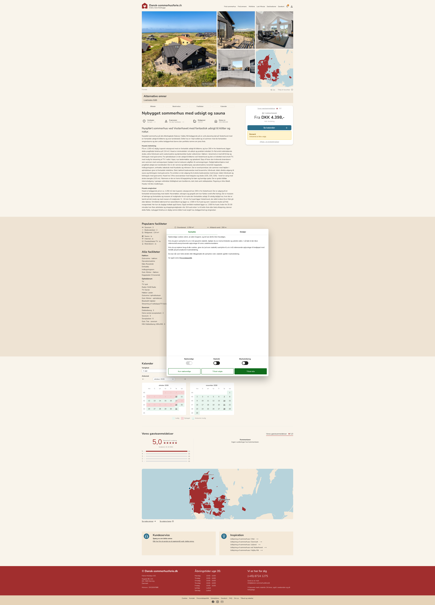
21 (224, 405)
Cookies (184, 598)
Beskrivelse (176, 106)
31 (176, 409)
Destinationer (271, 6)
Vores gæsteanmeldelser (266, 108)
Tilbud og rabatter (247, 598)
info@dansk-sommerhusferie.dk (259, 583)
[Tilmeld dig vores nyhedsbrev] (222, 601)
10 (176, 397)
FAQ (230, 598)
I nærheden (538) (150, 100)
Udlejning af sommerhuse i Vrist (242, 539)
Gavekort (281, 6)
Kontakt (192, 598)
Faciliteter (200, 106)
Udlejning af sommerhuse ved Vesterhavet (246, 547)
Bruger (291, 6)
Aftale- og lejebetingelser (269, 142)
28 (224, 409)
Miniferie (252, 6)
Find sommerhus (230, 6)
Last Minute (261, 6)
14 (224, 401)
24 (176, 405)
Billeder (153, 106)
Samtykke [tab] (192, 232)
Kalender (224, 106)
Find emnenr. (242, 6)
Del (274, 90)
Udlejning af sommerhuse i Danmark (244, 542)
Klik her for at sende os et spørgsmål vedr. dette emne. (173, 541)
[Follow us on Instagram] (217, 601)
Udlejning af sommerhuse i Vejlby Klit (244, 550)
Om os (236, 598)
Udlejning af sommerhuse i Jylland (243, 544)
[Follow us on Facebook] (213, 601)
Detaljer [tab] (243, 232)
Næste (185, 379)
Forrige (143, 379)
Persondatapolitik (203, 598)
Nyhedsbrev (215, 598)
